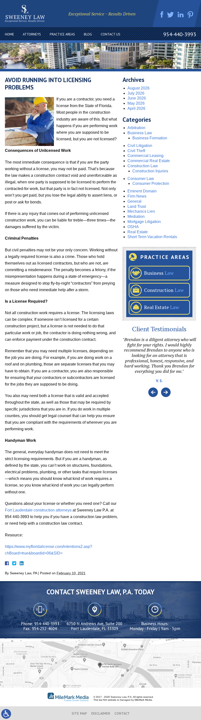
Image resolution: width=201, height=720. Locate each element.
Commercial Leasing (145, 156)
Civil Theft (136, 151)
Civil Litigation (139, 146)
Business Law (139, 133)
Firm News (136, 196)
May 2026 (136, 103)
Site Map (79, 713)
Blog (88, 34)
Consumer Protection (150, 183)
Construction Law (142, 166)
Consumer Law (140, 179)
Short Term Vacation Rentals (152, 237)
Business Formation (149, 138)
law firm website (107, 699)
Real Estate (137, 232)
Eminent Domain (142, 191)
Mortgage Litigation (144, 222)
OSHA (133, 227)
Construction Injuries (150, 171)
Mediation (136, 216)
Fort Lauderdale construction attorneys (38, 510)
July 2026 (135, 93)
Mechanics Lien (141, 211)
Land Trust (136, 206)
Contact (122, 713)
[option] (159, 362)
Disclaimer (100, 713)
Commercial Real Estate (148, 161)
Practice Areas (62, 34)
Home (9, 34)
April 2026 (136, 108)
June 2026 (136, 98)
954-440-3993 (179, 34)
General (134, 201)
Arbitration (136, 128)
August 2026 (138, 88)
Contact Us (110, 34)
